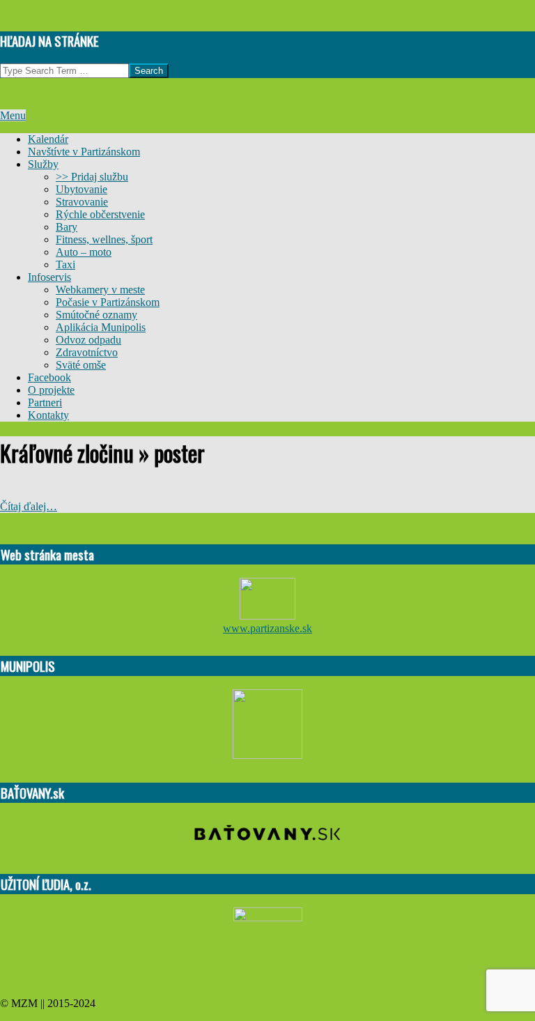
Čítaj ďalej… (28, 506)
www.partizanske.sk (267, 628)
